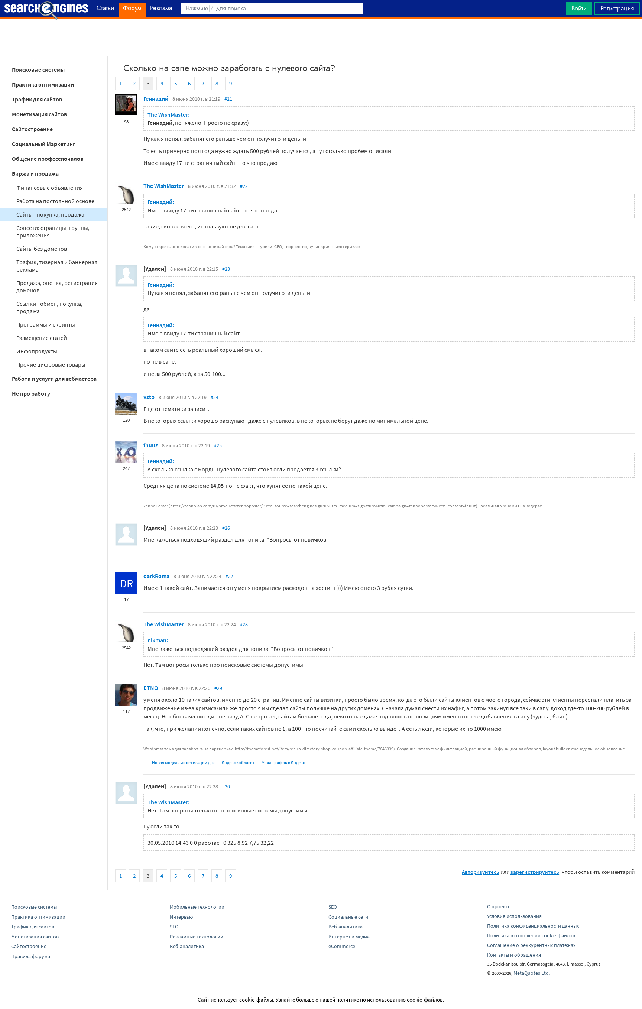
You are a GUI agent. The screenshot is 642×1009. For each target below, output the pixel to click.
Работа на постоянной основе (55, 201)
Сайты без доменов (41, 248)
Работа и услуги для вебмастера (54, 378)
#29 (218, 688)
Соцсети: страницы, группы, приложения (53, 231)
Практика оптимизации (43, 84)
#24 (214, 397)
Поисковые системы (38, 69)
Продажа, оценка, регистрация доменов (57, 286)
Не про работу (31, 393)
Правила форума (30, 956)
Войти (579, 8)
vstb (149, 396)
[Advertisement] (321, 37)
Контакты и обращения (514, 954)
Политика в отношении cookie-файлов (531, 935)
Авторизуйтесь (480, 871)
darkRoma (156, 576)
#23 (226, 269)
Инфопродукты (36, 351)
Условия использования (514, 916)
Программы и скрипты (45, 324)
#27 (229, 576)
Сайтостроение (32, 129)
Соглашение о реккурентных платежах (531, 945)
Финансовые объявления (49, 187)
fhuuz (150, 445)
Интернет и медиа (349, 936)
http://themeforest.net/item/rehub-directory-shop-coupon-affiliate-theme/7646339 (314, 749)
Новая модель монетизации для (183, 762)
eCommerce (341, 946)
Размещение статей (41, 337)
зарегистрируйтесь (534, 871)
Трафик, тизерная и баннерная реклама (56, 265)
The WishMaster (163, 185)
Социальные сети (348, 917)
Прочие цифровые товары (50, 364)
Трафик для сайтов (37, 99)
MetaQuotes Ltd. (531, 973)
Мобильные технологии (197, 906)
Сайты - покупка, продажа (50, 214)
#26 (226, 528)
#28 (244, 624)
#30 (226, 786)
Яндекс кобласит (238, 762)
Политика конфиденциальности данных (533, 925)
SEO (174, 926)
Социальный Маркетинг (43, 143)
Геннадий (155, 98)
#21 (228, 98)
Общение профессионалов (47, 158)
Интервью (181, 917)
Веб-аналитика (187, 946)
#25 (218, 445)
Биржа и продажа (35, 173)
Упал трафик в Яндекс (283, 762)
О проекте (498, 906)
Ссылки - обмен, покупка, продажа (49, 307)
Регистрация (617, 8)
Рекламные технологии (196, 936)
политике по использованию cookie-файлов (389, 999)
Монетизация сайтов (39, 114)
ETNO (150, 687)
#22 (244, 186)
